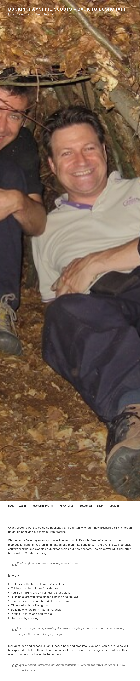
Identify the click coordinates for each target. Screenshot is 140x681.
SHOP (100, 505)
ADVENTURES (66, 505)
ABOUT (22, 505)
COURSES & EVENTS (43, 505)
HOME (11, 505)
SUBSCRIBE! (86, 505)
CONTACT (114, 505)
